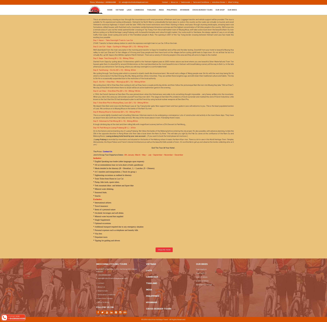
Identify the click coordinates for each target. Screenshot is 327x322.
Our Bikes (232, 10)
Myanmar (184, 10)
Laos (129, 10)
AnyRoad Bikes (202, 281)
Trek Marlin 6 (201, 269)
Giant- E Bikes (201, 277)
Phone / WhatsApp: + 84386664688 (103, 2)
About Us (174, 2)
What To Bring (233, 2)
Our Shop (220, 10)
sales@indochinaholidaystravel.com (135, 2)
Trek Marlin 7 (201, 273)
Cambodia (139, 10)
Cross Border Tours (202, 10)
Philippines (172, 10)
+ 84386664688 (104, 275)
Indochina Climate (218, 2)
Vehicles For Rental (204, 285)
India (161, 10)
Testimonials (185, 2)
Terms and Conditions (201, 2)
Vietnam (120, 10)
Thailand (151, 10)
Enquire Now (164, 250)
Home (110, 10)
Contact (165, 2)
